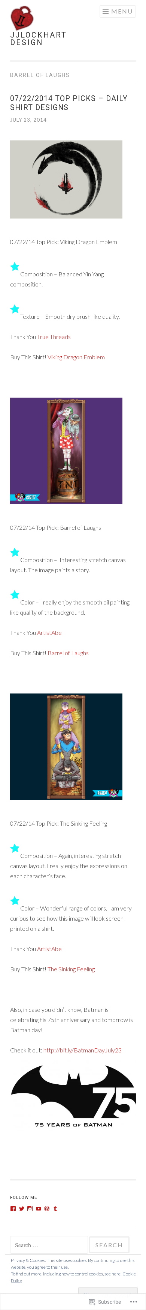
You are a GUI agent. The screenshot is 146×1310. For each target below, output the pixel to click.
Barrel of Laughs (68, 652)
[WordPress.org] (47, 1209)
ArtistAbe (49, 632)
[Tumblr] (55, 1209)
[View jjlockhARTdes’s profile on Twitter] (22, 1209)
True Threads (54, 336)
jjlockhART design (38, 39)
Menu (122, 11)
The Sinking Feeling (71, 968)
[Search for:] (49, 1245)
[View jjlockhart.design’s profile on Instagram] (30, 1209)
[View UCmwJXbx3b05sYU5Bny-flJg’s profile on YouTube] (39, 1209)
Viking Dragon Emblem (76, 356)
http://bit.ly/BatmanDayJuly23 (82, 1050)
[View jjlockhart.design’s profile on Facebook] (13, 1209)
